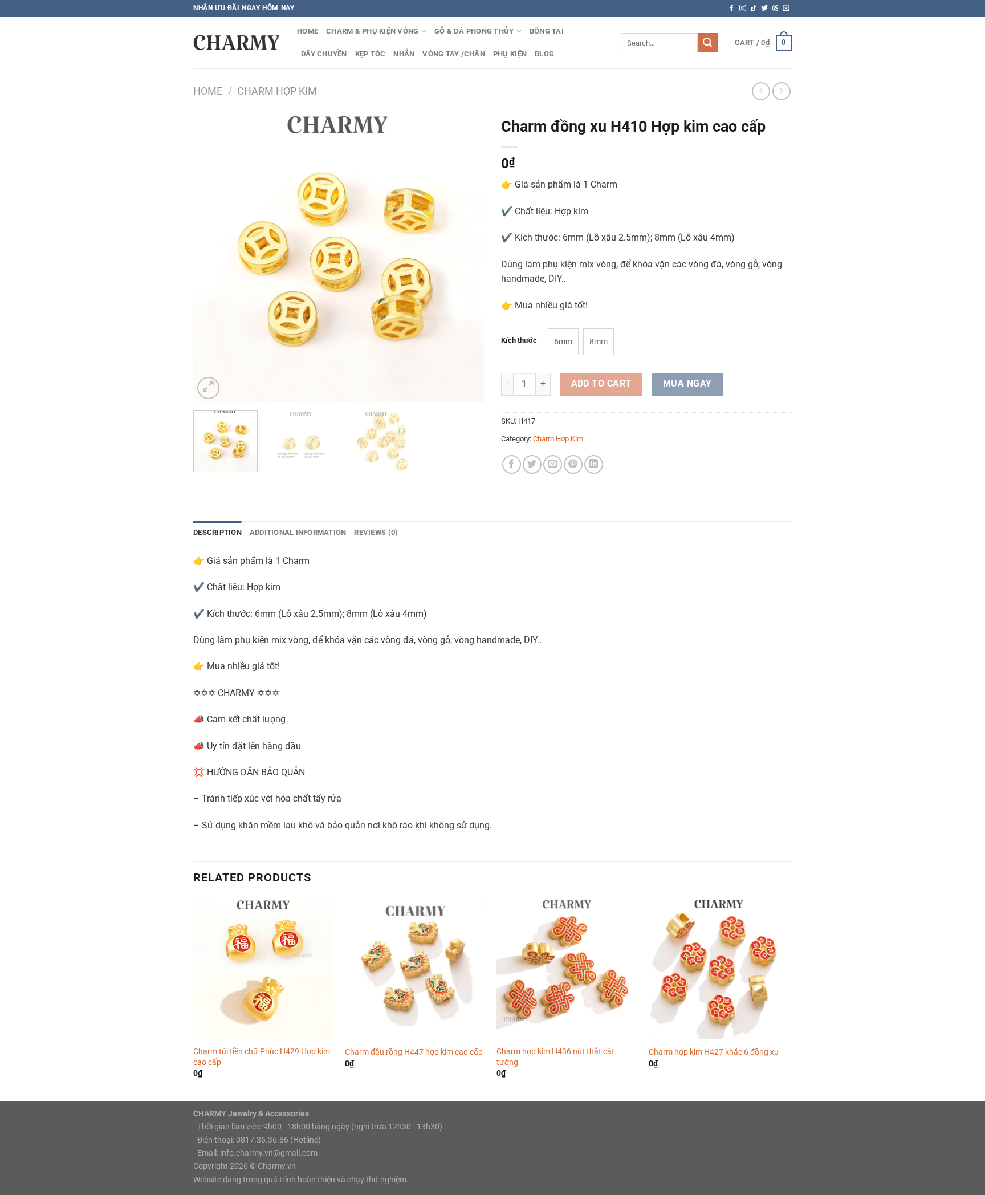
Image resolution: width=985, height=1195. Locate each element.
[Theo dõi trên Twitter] (764, 9)
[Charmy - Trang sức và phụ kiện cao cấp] (236, 42)
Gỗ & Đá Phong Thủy (474, 31)
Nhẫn (403, 54)
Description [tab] (217, 532)
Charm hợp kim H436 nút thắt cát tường (555, 1057)
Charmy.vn (277, 1166)
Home (207, 91)
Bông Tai (547, 31)
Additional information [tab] (298, 532)
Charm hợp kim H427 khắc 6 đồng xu (714, 1052)
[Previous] (213, 256)
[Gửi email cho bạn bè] (552, 464)
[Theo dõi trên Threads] (775, 9)
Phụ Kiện (510, 54)
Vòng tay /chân (453, 54)
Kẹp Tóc (370, 54)
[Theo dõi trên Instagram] (742, 9)
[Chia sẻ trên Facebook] (511, 464)
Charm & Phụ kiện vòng (372, 31)
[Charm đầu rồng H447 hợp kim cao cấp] (415, 969)
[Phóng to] (208, 388)
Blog (544, 54)
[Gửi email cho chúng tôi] (786, 9)
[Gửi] (707, 42)
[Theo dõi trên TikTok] (753, 9)
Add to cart (601, 384)
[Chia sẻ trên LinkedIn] (593, 464)
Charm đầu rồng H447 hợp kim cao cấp (414, 1052)
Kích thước (519, 340)
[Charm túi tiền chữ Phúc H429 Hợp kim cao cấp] (263, 969)
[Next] (464, 256)
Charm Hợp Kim (277, 91)
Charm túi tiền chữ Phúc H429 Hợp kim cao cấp (261, 1057)
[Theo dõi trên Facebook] (731, 9)
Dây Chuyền (324, 54)
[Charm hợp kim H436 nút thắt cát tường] (566, 969)
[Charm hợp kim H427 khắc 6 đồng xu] (719, 969)
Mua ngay (687, 384)
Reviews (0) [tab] (376, 532)
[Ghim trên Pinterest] (573, 464)
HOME (307, 31)
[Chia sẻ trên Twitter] (532, 464)
